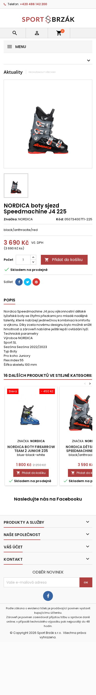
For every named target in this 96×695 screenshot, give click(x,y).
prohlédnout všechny (42, 72)
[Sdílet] (19, 282)
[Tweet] (27, 282)
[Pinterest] (36, 282)
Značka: (10, 219)
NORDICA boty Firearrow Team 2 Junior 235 (31, 448)
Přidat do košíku (63, 259)
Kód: (60, 219)
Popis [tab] (9, 300)
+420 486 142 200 (33, 4)
